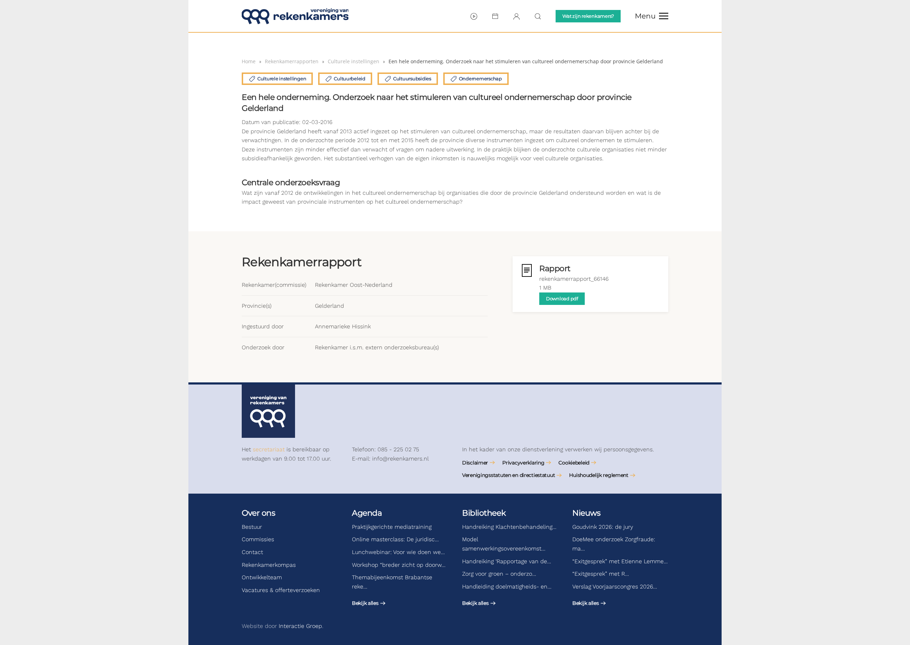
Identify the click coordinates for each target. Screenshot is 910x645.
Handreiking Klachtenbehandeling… (509, 526)
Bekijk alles (365, 603)
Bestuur (252, 526)
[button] (651, 16)
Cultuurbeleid (349, 78)
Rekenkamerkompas (269, 564)
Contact (252, 552)
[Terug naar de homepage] (295, 16)
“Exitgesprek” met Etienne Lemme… (620, 561)
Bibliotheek (483, 513)
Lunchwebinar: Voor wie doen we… (398, 552)
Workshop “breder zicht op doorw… (398, 564)
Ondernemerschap (480, 78)
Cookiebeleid (573, 462)
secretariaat (269, 449)
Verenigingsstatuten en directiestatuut (508, 475)
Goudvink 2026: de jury (602, 526)
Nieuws (586, 513)
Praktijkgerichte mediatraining (392, 526)
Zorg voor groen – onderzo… (499, 573)
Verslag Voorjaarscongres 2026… (614, 586)
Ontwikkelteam (262, 577)
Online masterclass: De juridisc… (395, 539)
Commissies (258, 539)
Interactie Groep (300, 626)
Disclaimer (475, 462)
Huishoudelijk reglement (598, 475)
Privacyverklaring (523, 462)
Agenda (367, 513)
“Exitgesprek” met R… (600, 573)
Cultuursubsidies (412, 78)
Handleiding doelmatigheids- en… (506, 586)
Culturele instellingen (281, 78)
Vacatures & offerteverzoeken (281, 590)
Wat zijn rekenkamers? (588, 16)
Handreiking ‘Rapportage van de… (506, 561)
